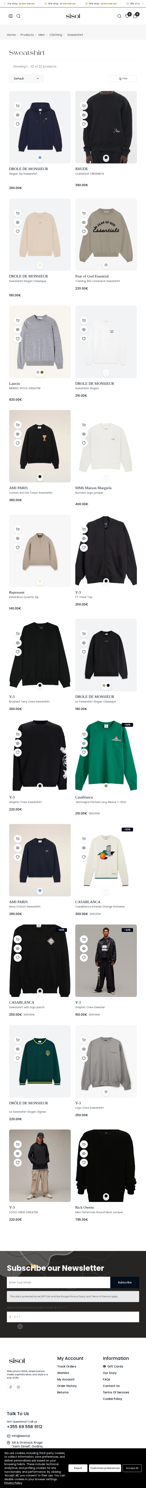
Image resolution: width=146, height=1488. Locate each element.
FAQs (106, 1379)
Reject (78, 1468)
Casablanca (84, 797)
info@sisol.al (21, 1436)
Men (41, 35)
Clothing (55, 35)
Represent (17, 592)
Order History (67, 1386)
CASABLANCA (87, 902)
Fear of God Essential (92, 276)
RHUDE (81, 169)
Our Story (110, 1373)
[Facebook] (10, 1387)
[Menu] (10, 15)
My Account (66, 1379)
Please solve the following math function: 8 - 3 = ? (36, 1307)
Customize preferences (105, 1468)
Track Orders (66, 1366)
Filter (125, 78)
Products (27, 35)
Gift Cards (115, 1366)
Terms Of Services (116, 1392)
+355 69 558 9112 (24, 1427)
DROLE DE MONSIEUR (28, 169)
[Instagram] (18, 1387)
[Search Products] (18, 15)
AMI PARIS (18, 488)
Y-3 (78, 592)
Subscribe (125, 1282)
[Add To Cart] (84, 425)
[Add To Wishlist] (18, 124)
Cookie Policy (112, 1399)
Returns (63, 1392)
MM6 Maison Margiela (93, 488)
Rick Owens (84, 1207)
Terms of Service (100, 1296)
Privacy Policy (77, 1296)
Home (11, 35)
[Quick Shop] (18, 106)
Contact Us (111, 1386)
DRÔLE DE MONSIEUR (28, 1103)
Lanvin (14, 383)
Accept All (132, 1468)
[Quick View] (18, 115)
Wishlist (63, 1373)
